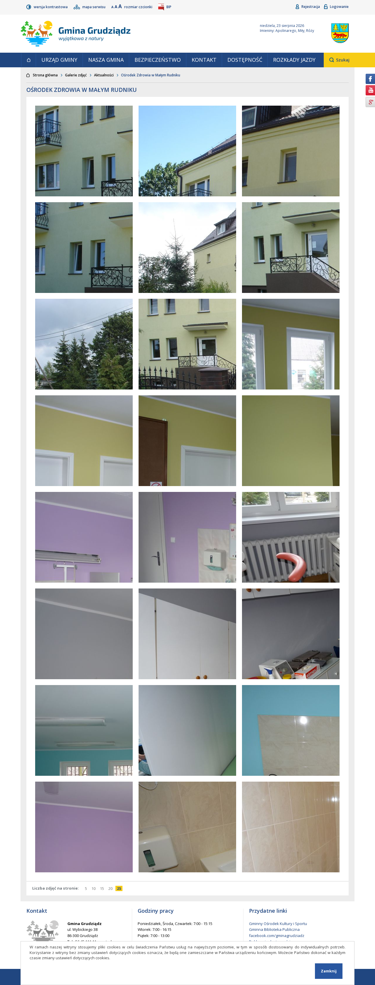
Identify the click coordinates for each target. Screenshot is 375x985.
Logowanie (339, 6)
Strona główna (28, 60)
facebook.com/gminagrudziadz (276, 935)
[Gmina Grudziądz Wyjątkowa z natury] (133, 34)
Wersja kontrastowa (51, 6)
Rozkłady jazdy (294, 59)
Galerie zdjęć (76, 75)
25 (119, 888)
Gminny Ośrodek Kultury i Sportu (278, 923)
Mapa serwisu (94, 6)
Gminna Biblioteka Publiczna (274, 929)
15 (102, 888)
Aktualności (104, 75)
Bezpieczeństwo (157, 59)
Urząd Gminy (59, 59)
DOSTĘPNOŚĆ (244, 59)
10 (94, 888)
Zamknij (329, 971)
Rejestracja (311, 6)
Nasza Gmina (106, 59)
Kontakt (204, 59)
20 (111, 888)
